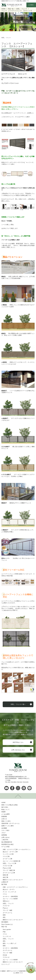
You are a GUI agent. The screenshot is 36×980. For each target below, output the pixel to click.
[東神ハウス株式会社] (8, 4)
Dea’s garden (7, 929)
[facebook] (12, 788)
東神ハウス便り (6, 821)
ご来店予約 (4, 839)
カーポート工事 (7, 858)
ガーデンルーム (7, 912)
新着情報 (4, 816)
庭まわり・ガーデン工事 (10, 852)
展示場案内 (4, 922)
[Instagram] (18, 788)
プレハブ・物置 (7, 910)
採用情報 (4, 835)
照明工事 (5, 875)
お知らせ (4, 819)
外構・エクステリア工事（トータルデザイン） (17, 849)
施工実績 (4, 884)
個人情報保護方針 (6, 842)
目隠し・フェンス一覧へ (18, 704)
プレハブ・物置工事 (9, 870)
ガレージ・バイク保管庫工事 (11, 861)
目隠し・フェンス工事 (9, 863)
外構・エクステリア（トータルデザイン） (15, 887)
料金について (5, 809)
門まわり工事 (7, 868)
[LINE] (29, 788)
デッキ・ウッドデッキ (9, 892)
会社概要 (4, 828)
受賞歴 (3, 812)
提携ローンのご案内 (7, 826)
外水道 (5, 955)
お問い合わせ (5, 837)
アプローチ (6, 905)
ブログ (3, 833)
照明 (4, 915)
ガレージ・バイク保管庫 (10, 898)
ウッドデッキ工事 (8, 854)
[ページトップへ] (18, 796)
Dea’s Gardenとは (7, 924)
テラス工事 (6, 856)
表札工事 (5, 877)
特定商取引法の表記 (7, 844)
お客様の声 (4, 882)
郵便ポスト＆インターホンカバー (13, 879)
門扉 (4, 932)
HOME (3, 802)
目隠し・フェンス (8, 903)
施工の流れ (4, 807)
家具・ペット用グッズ (9, 943)
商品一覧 (4, 926)
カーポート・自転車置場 (10, 896)
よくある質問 (5, 814)
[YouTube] (6, 788)
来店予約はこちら (18, 742)
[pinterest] (24, 788)
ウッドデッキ (7, 936)
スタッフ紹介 (5, 830)
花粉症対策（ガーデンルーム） (10, 823)
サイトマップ (5, 964)
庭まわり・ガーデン (9, 889)
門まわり (5, 908)
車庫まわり (6, 901)
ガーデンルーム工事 (9, 872)
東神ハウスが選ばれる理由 (9, 805)
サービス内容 (5, 846)
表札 (4, 917)
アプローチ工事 (7, 865)
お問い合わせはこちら (18, 750)
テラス (5, 894)
